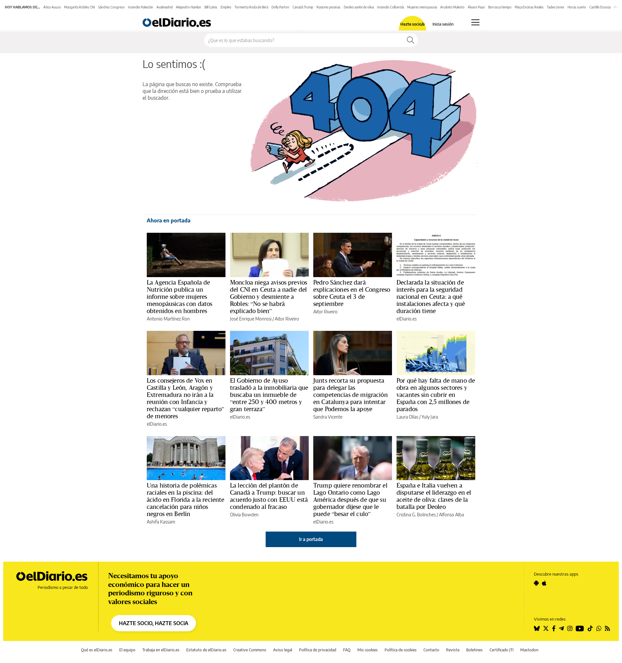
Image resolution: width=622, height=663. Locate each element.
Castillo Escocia (600, 7)
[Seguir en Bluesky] (537, 628)
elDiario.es (407, 318)
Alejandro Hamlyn (188, 7)
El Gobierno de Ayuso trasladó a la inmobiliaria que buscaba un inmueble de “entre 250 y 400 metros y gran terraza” (269, 394)
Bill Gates (210, 7)
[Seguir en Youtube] (580, 628)
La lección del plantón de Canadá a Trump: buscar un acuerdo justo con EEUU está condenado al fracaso (269, 496)
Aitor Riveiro (287, 318)
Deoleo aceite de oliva (359, 7)
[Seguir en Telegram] (561, 628)
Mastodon (529, 649)
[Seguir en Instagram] (569, 628)
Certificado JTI (501, 649)
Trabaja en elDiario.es (160, 649)
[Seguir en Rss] (607, 628)
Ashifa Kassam (161, 521)
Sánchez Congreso (111, 7)
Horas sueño (577, 7)
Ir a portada (311, 539)
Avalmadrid (164, 7)
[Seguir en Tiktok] (590, 628)
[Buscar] (410, 40)
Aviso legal (282, 649)
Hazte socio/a (412, 24)
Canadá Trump (303, 7)
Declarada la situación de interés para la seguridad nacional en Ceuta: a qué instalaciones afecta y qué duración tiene (431, 296)
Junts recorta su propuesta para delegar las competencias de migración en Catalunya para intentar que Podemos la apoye (350, 394)
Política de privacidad (317, 649)
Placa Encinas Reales (529, 7)
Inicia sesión (443, 24)
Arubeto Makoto (452, 7)
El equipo (127, 649)
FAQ (347, 649)
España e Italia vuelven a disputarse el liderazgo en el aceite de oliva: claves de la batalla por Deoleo (434, 496)
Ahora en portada (168, 220)
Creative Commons (249, 649)
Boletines (474, 649)
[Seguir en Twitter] (546, 628)
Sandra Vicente (327, 417)
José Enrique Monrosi (250, 318)
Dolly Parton (280, 7)
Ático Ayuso (52, 7)
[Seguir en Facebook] (554, 628)
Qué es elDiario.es (96, 649)
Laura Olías (407, 417)
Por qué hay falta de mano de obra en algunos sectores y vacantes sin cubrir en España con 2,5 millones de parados (436, 394)
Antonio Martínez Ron (168, 318)
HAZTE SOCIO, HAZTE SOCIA (153, 623)
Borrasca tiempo (500, 7)
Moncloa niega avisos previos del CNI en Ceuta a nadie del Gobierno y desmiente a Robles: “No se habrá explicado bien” (268, 296)
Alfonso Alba (451, 514)
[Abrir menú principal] (475, 22)
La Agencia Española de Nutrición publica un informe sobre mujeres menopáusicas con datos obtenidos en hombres (179, 296)
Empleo (226, 7)
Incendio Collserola (390, 7)
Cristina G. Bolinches (416, 514)
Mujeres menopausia (422, 7)
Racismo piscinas (328, 7)
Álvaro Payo (476, 7)
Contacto (431, 649)
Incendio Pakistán (140, 7)
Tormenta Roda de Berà (251, 7)
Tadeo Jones (555, 7)
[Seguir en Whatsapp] (599, 628)
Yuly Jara (429, 417)
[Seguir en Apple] (544, 583)
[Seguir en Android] (536, 583)
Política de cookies (401, 649)
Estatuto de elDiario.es (206, 649)
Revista (452, 649)
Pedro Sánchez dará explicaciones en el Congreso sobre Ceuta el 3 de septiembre (351, 293)
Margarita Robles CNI (79, 7)
